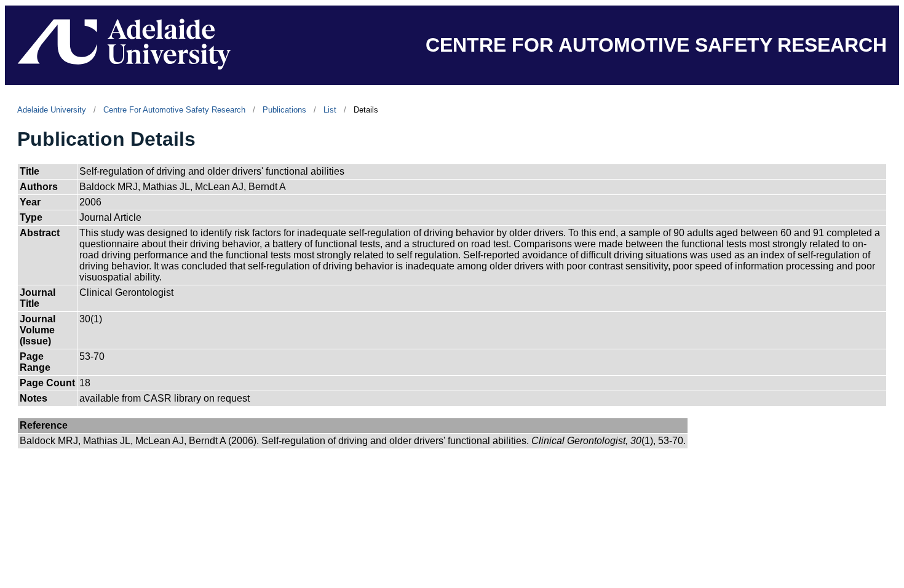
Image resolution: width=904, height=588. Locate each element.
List (329, 109)
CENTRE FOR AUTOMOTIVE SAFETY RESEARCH (656, 45)
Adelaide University (51, 109)
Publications (284, 109)
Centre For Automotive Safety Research (174, 109)
